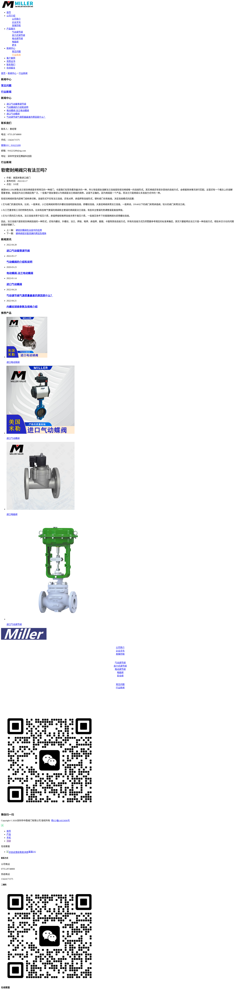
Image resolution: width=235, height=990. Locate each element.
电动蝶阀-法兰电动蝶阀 (18, 110)
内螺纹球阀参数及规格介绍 (22, 306)
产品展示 (117, 659)
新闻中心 (12, 73)
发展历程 (16, 25)
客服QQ (32, 852)
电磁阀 (15, 42)
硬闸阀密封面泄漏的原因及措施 (31, 233)
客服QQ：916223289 (11, 145)
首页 (3, 73)
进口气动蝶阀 (13, 114)
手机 (9, 838)
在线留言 (117, 709)
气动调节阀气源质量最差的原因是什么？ (26, 117)
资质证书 (117, 698)
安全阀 (120, 676)
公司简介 (16, 19)
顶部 (9, 841)
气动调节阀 (17, 32)
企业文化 (16, 22)
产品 (9, 834)
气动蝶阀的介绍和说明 (17, 107)
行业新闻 (16, 55)
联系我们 (117, 704)
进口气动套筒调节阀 (16, 104)
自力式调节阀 (18, 35)
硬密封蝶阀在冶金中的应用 (29, 230)
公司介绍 (117, 644)
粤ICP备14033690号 (60, 820)
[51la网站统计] (2, 826)
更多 (14, 45)
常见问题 (16, 51)
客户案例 (117, 693)
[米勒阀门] (17, 7)
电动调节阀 (17, 38)
